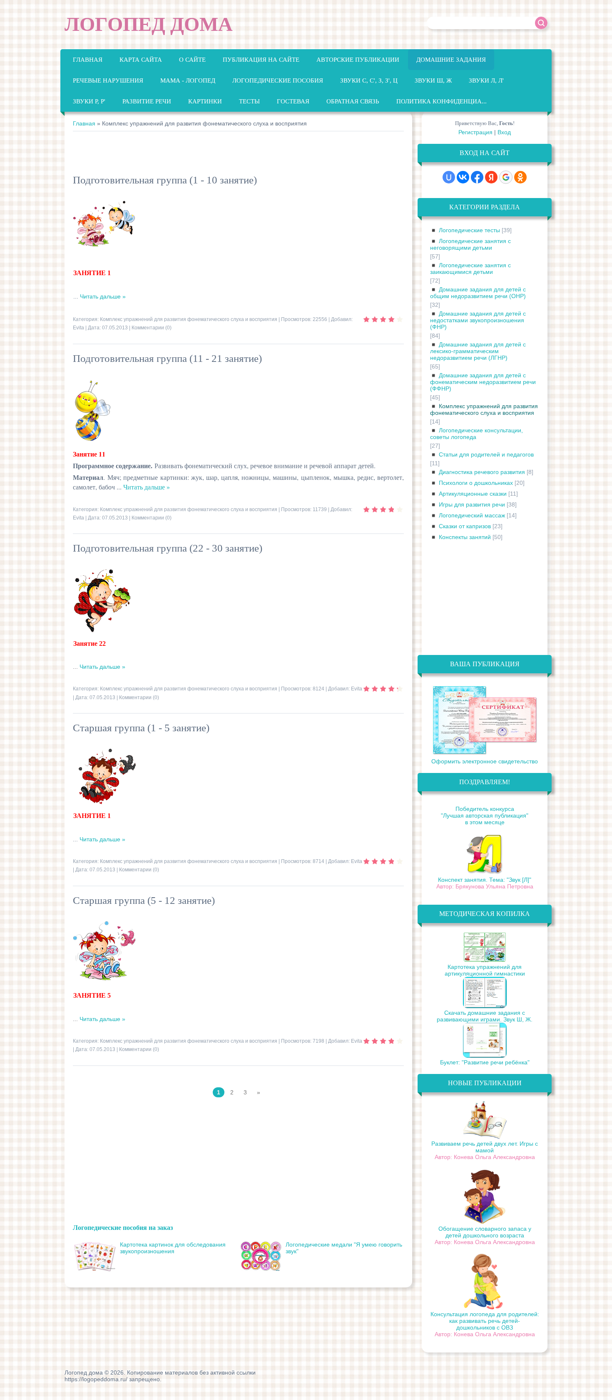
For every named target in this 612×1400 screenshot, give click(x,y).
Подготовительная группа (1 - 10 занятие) (165, 180)
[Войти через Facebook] (477, 177)
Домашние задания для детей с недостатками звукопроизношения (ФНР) (478, 320)
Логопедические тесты (469, 230)
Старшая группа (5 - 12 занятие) (144, 900)
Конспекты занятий (465, 537)
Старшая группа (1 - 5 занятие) (141, 727)
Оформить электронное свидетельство (484, 761)
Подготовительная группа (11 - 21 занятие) (167, 358)
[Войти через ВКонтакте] (463, 177)
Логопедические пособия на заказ (123, 1227)
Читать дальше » (103, 296)
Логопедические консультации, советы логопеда (476, 433)
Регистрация (475, 132)
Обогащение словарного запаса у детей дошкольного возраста (484, 1232)
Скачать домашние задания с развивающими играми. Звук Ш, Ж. (484, 1016)
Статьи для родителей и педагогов (486, 454)
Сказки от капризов (465, 526)
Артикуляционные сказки (473, 493)
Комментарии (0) (152, 328)
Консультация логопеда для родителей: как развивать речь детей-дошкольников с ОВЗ (484, 1321)
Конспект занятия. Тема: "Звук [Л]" (484, 879)
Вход (504, 132)
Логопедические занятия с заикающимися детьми (470, 268)
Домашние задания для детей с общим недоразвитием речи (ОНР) (478, 292)
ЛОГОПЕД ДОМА (149, 24)
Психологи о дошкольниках (476, 482)
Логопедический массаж (472, 515)
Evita (78, 328)
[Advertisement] (224, 154)
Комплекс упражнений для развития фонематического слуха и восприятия (188, 319)
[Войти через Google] (505, 177)
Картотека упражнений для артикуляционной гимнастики (485, 970)
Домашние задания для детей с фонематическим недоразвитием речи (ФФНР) (483, 382)
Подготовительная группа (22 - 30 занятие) (167, 548)
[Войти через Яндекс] (491, 177)
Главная (84, 123)
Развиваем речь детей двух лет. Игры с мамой (484, 1147)
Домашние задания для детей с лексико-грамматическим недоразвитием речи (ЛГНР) (478, 351)
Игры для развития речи (472, 504)
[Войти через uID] (449, 177)
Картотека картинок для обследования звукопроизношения (173, 1247)
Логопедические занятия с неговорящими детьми (470, 244)
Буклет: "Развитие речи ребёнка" (485, 1062)
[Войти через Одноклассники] (520, 177)
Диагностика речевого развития (482, 472)
